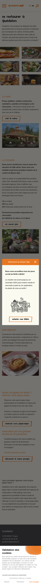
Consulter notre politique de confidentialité (14, 575)
